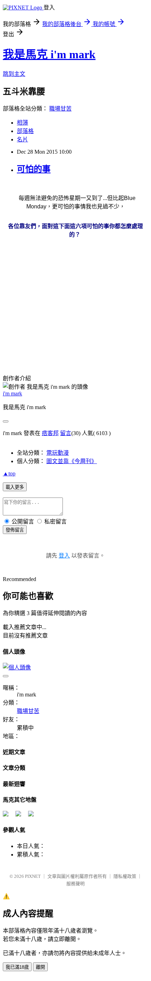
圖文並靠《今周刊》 (71, 461)
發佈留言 (15, 530)
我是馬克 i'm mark (49, 54)
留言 (65, 433)
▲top (9, 473)
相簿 (22, 123)
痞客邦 (50, 433)
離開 (40, 967)
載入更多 (15, 487)
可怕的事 (34, 169)
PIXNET (33, 876)
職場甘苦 (60, 109)
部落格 (25, 131)
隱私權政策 (124, 876)
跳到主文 (14, 74)
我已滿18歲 (17, 967)
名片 (22, 139)
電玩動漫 (57, 453)
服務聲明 (75, 883)
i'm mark (12, 393)
